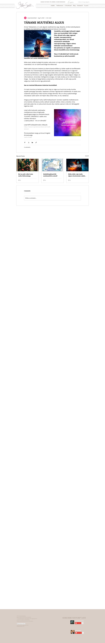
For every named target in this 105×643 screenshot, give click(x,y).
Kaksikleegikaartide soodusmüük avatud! (50, 175)
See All (87, 156)
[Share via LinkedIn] (32, 142)
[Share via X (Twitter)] (28, 142)
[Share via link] (36, 142)
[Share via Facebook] (25, 142)
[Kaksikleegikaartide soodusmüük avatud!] (52, 165)
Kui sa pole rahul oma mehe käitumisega (25, 175)
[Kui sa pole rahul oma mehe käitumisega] (27, 165)
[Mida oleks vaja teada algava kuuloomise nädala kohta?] (77, 165)
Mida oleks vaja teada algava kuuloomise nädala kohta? (77, 175)
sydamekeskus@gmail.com (22, 625)
